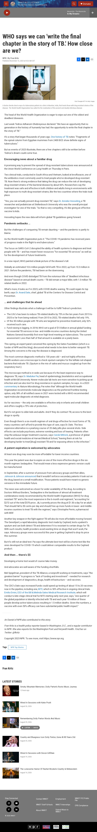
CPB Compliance (81, 806)
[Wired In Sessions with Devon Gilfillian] (11, 757)
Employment (61, 799)
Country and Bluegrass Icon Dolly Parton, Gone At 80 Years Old (47, 737)
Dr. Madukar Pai (31, 376)
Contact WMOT (42, 799)
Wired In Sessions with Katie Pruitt (35, 702)
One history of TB (59, 136)
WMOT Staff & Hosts (44, 805)
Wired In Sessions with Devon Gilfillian (37, 753)
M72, (40, 589)
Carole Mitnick (61, 435)
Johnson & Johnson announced (20, 476)
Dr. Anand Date (23, 292)
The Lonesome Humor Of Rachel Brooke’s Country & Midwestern (48, 769)
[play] (7, 12)
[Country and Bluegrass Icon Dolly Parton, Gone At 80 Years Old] (11, 741)
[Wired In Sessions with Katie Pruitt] (11, 706)
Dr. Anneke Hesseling (69, 201)
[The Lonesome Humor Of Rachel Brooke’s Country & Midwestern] (11, 773)
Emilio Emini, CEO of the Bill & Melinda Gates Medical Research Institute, (40, 592)
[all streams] (93, 13)
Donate (87, 4)
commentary (10, 386)
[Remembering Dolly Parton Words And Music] (11, 722)
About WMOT (41, 810)
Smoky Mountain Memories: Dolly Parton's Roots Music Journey (48, 687)
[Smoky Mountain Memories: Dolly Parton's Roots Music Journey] (11, 690)
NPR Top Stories (17, 647)
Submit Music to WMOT (62, 811)
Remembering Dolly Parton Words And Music (40, 718)
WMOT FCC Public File (82, 799)
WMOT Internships (63, 805)
